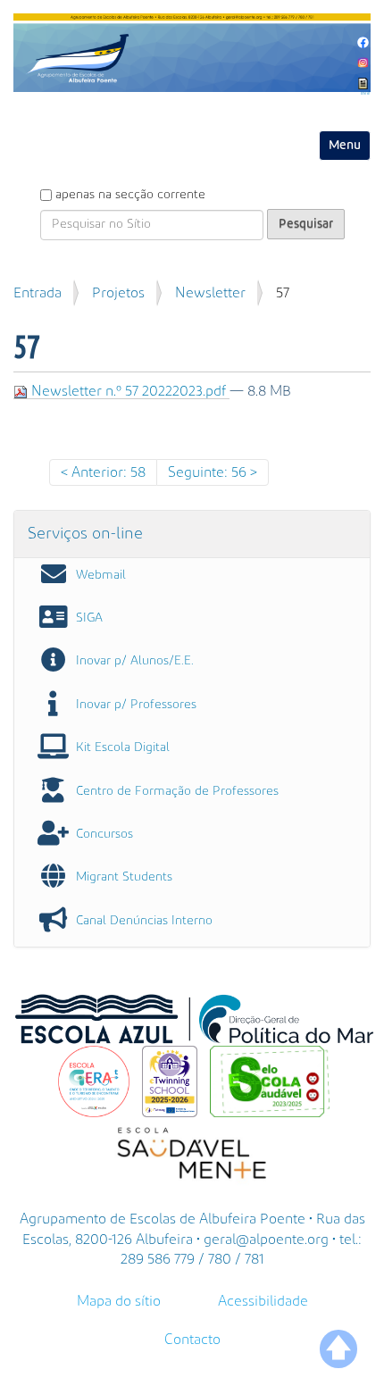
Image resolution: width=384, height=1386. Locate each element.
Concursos (104, 834)
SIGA (89, 618)
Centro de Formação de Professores (177, 791)
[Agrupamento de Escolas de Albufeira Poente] (192, 52)
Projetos (118, 293)
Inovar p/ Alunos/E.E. (135, 661)
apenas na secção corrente (130, 194)
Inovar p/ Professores (136, 704)
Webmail (101, 575)
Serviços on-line (85, 533)
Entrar (366, 94)
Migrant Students (124, 877)
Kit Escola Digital (123, 747)
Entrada (37, 293)
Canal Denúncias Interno (144, 920)
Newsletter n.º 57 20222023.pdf (129, 391)
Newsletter (210, 293)
